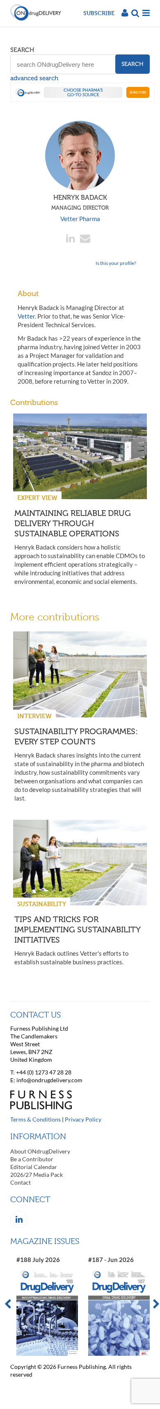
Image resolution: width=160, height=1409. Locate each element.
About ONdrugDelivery (40, 1151)
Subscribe (98, 12)
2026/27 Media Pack (36, 1174)
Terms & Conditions (35, 1119)
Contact (20, 1182)
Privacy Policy (83, 1119)
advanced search (34, 78)
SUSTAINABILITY (41, 904)
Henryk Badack (80, 202)
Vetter (26, 316)
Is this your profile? (116, 263)
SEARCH (22, 50)
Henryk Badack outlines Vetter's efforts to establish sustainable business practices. (71, 958)
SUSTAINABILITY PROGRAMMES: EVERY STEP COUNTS (76, 736)
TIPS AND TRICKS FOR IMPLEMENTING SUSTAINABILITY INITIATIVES (77, 929)
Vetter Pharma (80, 218)
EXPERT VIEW (37, 498)
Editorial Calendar (33, 1166)
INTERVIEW (34, 716)
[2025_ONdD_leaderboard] (82, 99)
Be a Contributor (31, 1159)
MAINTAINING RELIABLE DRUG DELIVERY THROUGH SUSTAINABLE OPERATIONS (72, 523)
